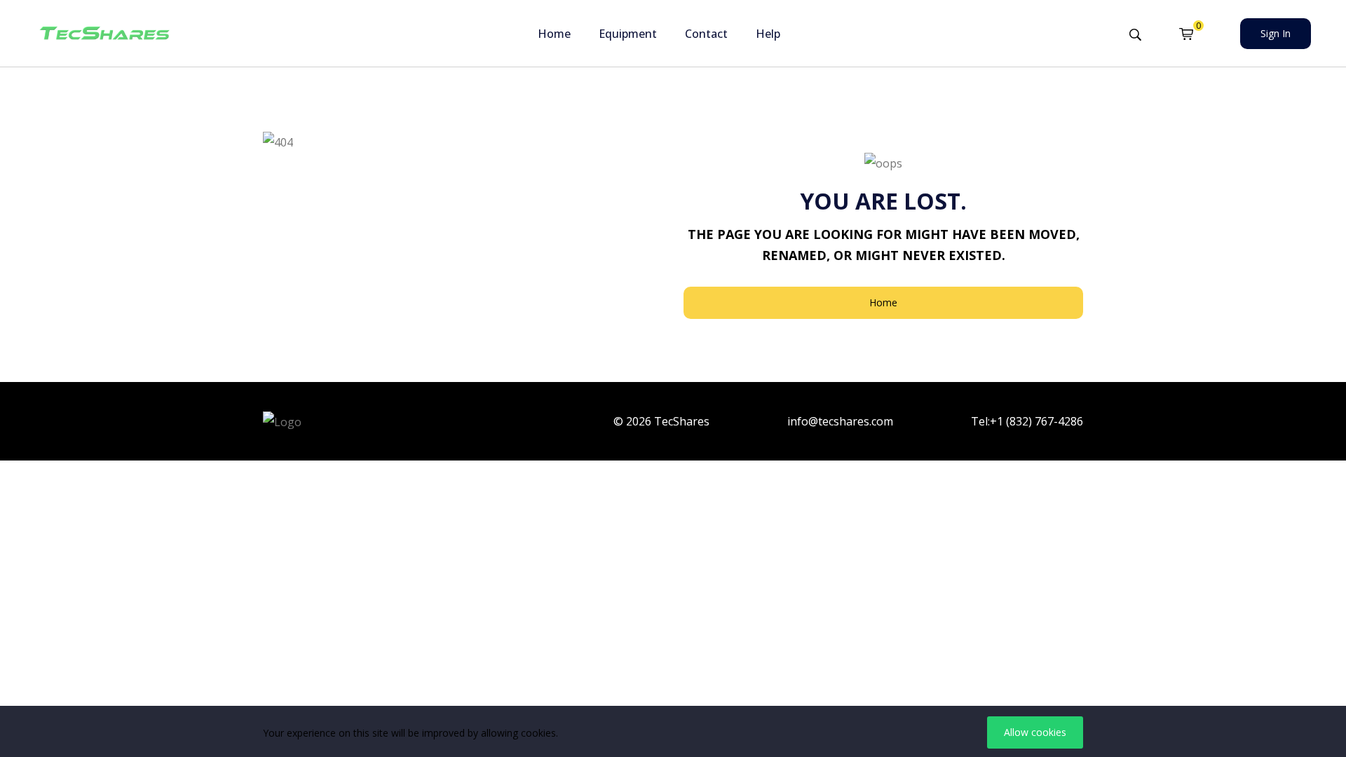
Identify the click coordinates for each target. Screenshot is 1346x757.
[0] (1186, 33)
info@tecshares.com (840, 421)
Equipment (628, 33)
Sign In (1275, 33)
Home (554, 33)
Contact (706, 33)
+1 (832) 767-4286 (1036, 421)
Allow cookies (1035, 732)
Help (768, 33)
